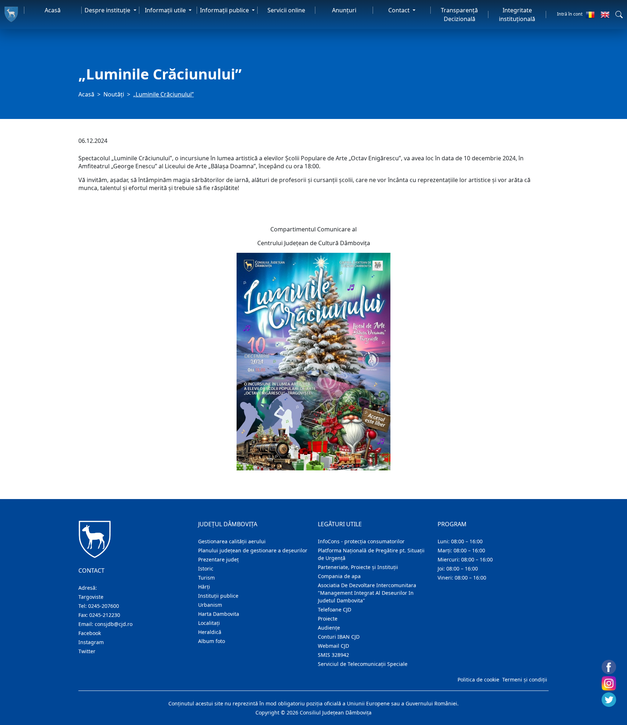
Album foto (211, 641)
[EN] (605, 14)
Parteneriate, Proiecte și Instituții (358, 567)
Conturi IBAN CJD (339, 636)
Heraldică (209, 632)
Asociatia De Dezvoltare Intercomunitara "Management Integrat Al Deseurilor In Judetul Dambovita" (367, 593)
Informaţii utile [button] (166, 10)
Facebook (89, 633)
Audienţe (329, 627)
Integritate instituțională (517, 14)
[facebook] (609, 667)
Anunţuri (344, 10)
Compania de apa (339, 576)
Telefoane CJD (334, 609)
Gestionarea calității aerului (232, 541)
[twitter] (609, 699)
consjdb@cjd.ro (113, 624)
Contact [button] (399, 10)
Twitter (86, 651)
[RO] (590, 14)
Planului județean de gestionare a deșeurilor (252, 550)
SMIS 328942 (333, 654)
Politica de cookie (478, 679)
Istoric (205, 568)
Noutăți (113, 94)
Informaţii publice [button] (225, 10)
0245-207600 (103, 605)
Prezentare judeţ (218, 559)
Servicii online (286, 10)
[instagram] (609, 683)
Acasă (53, 10)
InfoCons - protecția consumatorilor (361, 541)
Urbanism (210, 604)
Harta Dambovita (218, 613)
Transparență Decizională (459, 14)
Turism (206, 577)
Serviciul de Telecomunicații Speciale (362, 663)
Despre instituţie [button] (108, 10)
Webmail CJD (333, 645)
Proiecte (327, 618)
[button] (619, 14)
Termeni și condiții (524, 679)
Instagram (91, 642)
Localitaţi (209, 622)
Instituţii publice (218, 595)
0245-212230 (104, 614)
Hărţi (204, 586)
